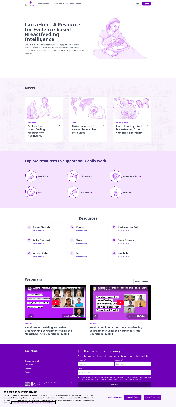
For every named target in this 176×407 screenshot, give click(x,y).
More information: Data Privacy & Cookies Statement (33, 403)
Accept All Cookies (152, 397)
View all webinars (142, 281)
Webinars (70, 4)
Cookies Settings (115, 397)
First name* (82, 360)
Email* (80, 369)
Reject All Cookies (132, 397)
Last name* (119, 360)
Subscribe (114, 384)
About (78, 4)
